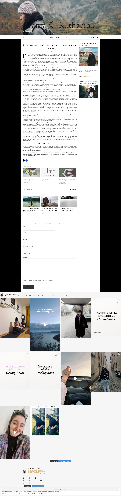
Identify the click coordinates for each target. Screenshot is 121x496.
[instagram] (89, 37)
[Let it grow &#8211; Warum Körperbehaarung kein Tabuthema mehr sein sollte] (67, 172)
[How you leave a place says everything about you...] (45, 324)
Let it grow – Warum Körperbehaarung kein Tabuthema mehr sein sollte (67, 179)
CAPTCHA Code (26, 253)
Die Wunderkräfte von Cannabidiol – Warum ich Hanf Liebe (31, 178)
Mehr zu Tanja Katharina (87, 74)
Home (52, 37)
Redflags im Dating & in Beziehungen (49, 178)
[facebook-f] (87, 37)
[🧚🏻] (76, 318)
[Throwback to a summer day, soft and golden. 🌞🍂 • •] (76, 378)
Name (24, 226)
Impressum (67, 37)
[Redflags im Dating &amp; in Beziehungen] (49, 172)
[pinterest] (91, 37)
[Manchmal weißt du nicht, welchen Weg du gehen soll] (15, 370)
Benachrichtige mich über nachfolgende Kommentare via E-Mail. (38, 280)
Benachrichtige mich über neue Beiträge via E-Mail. (35, 284)
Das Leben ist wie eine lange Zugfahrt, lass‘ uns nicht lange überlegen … (49, 210)
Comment (25, 257)
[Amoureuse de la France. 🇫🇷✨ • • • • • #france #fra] (41, 480)
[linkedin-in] (93, 37)
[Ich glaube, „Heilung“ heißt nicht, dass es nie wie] (41, 478)
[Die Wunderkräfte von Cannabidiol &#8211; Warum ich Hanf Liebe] (31, 172)
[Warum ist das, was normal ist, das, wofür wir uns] (15, 432)
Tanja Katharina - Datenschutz (40, 493)
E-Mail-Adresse (27, 233)
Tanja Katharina (28, 189)
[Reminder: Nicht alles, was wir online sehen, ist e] (45, 421)
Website (25, 239)
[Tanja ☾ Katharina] (60, 17)
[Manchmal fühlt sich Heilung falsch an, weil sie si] (45, 370)
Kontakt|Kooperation (86, 76)
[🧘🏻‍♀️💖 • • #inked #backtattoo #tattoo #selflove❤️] (15, 318)
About (58, 37)
